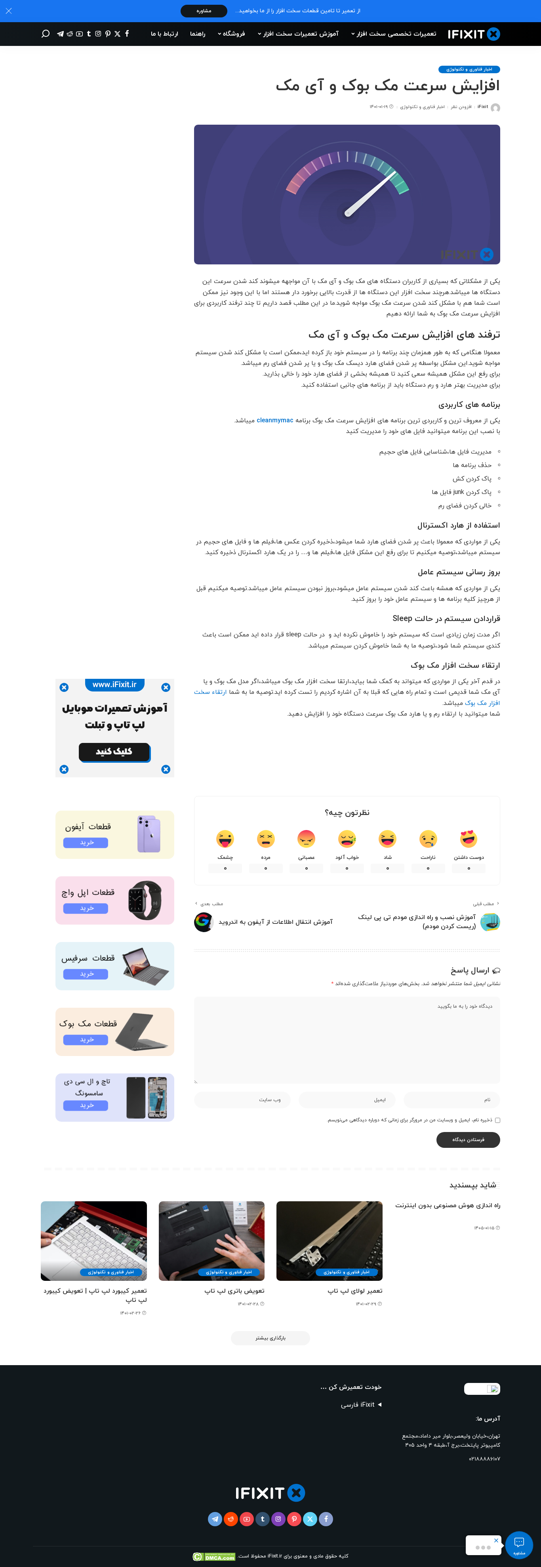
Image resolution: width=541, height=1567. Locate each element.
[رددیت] (70, 34)
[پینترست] (108, 34)
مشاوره (203, 11)
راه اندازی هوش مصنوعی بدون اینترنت (447, 1205)
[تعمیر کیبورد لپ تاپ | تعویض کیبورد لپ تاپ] (94, 1241)
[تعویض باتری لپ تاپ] (212, 1241)
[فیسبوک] (127, 34)
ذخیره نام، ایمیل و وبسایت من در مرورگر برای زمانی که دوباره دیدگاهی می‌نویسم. (409, 1120)
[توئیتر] (117, 34)
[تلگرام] (60, 34)
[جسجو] (45, 34)
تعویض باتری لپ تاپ (234, 1291)
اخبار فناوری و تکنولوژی (469, 69)
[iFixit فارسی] (474, 34)
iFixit (483, 107)
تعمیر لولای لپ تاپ (355, 1291)
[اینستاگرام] (98, 34)
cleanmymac (275, 420)
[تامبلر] (89, 34)
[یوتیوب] (79, 34)
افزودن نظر (461, 107)
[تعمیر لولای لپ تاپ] (329, 1241)
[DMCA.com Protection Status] (214, 1556)
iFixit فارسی (358, 1405)
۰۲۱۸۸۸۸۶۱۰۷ (484, 1459)
